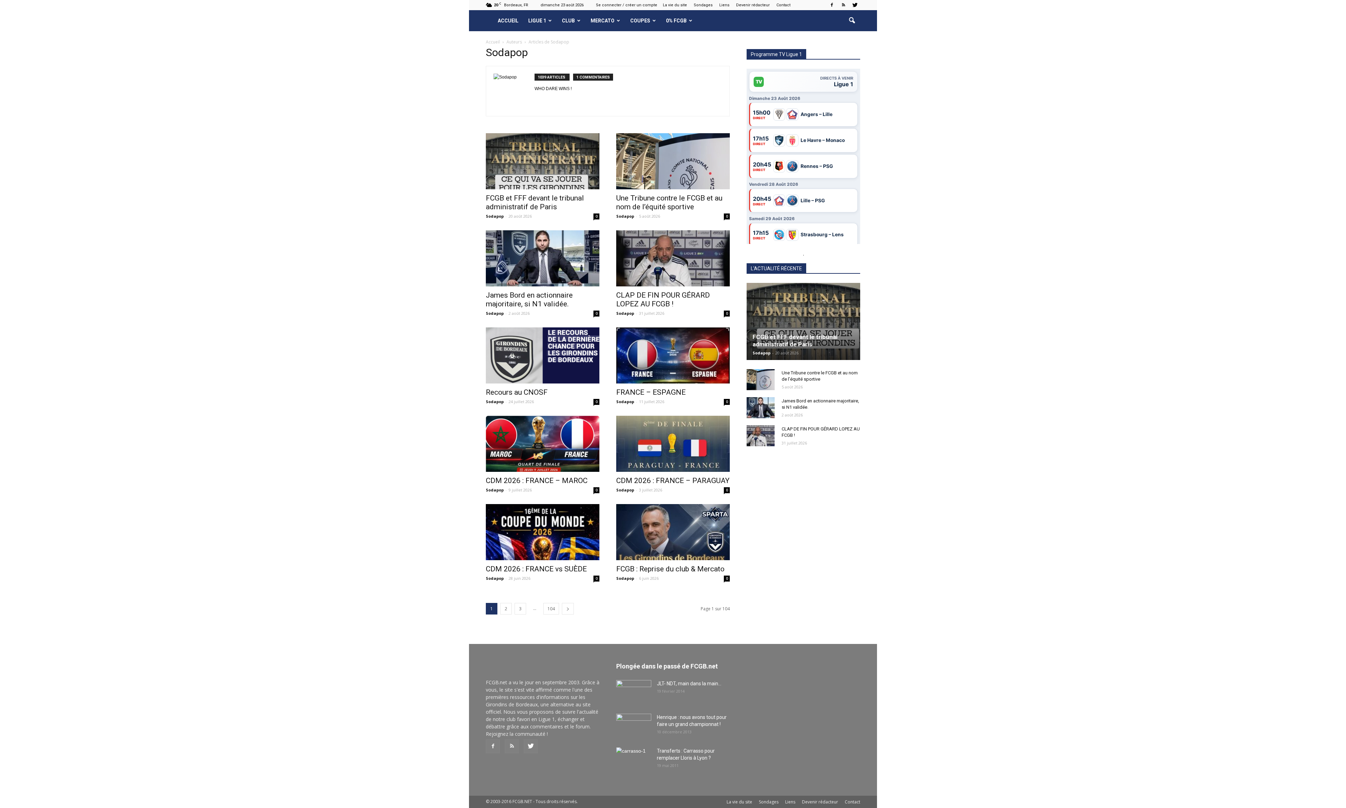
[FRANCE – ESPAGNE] (673, 355)
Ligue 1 (537, 20)
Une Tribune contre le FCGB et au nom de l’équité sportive (669, 202)
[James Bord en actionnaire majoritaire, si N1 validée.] (542, 258)
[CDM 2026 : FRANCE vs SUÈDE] (542, 532)
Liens (724, 5)
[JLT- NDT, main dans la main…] (633, 692)
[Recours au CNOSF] (542, 355)
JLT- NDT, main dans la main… (689, 683)
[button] (851, 20)
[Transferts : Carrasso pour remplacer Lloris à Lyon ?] (633, 759)
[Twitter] (855, 5)
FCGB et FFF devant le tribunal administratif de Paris (535, 202)
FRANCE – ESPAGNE (651, 392)
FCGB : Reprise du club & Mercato (670, 569)
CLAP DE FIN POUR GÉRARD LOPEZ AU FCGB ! (663, 299)
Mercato (602, 20)
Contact (783, 5)
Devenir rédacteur (753, 5)
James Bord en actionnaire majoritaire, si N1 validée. (529, 299)
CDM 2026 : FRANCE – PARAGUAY (672, 480)
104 (551, 609)
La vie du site (675, 5)
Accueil (508, 20)
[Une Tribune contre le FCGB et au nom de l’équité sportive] (673, 161)
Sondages (703, 5)
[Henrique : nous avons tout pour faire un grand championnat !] (633, 726)
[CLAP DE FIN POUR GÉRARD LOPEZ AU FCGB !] (673, 258)
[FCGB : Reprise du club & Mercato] (673, 532)
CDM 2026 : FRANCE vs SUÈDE (536, 569)
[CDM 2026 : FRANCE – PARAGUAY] (673, 444)
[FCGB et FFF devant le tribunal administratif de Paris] (542, 161)
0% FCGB (676, 20)
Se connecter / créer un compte (626, 5)
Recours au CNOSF (517, 392)
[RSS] (843, 5)
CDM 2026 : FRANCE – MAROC (536, 480)
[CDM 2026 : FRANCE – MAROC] (542, 444)
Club (568, 20)
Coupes (640, 20)
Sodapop (495, 216)
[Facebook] (832, 5)
